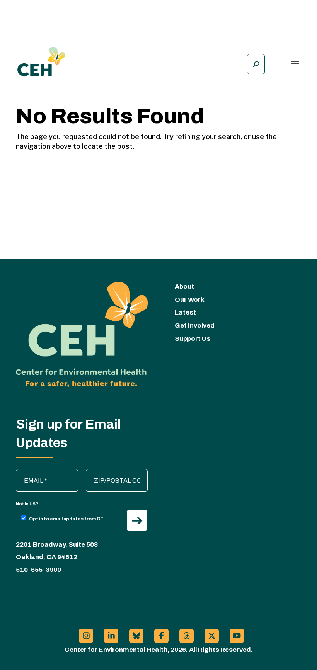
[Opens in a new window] (86, 636)
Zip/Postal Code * (113, 473)
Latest (185, 312)
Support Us (192, 338)
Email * (29, 473)
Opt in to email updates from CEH (68, 519)
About (184, 286)
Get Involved (195, 325)
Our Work (190, 299)
